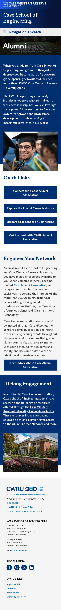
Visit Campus (13, 592)
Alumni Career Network (28, 424)
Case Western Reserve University (29, 494)
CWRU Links (14, 578)
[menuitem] (30, 584)
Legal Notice (13, 507)
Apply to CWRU (14, 584)
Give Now (11, 588)
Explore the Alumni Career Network (30, 208)
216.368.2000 (13, 503)
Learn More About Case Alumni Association (30, 365)
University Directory (16, 596)
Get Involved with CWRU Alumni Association (30, 237)
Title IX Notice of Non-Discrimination (24, 511)
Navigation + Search (21, 33)
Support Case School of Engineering (30, 222)
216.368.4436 (20, 550)
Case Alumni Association (30, 285)
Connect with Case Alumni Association (30, 193)
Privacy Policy (26, 507)
